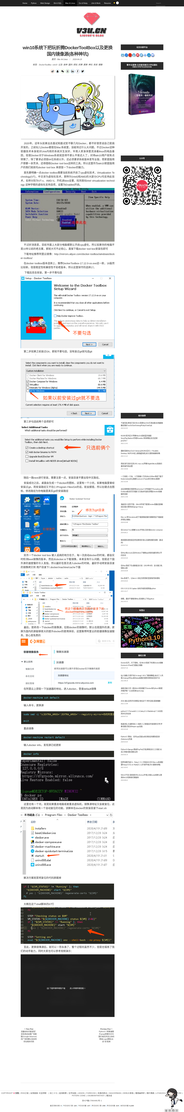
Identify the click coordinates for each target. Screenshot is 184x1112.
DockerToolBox (45, 65)
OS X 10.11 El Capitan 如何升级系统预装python (138, 588)
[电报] (149, 56)
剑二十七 (53, 1093)
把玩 (75, 65)
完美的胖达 (102, 1093)
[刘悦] (92, 42)
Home (25, 3)
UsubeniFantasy (96, 1096)
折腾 (80, 65)
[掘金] (145, 56)
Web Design (45, 3)
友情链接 (34, 1093)
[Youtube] (138, 56)
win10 (54, 65)
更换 (85, 65)
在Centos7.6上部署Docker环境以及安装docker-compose (142, 530)
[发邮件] (153, 56)
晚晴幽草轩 (140, 1093)
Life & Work (95, 3)
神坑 (90, 65)
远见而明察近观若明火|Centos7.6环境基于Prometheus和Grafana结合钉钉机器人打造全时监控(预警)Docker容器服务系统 (142, 491)
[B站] (123, 56)
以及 (60, 65)
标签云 (142, 610)
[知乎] (126, 56)
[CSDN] (130, 56)
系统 (95, 65)
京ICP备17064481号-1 (92, 1101)
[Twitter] (141, 56)
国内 (70, 65)
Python (34, 3)
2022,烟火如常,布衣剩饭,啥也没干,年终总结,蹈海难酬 (140, 701)
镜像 (100, 65)
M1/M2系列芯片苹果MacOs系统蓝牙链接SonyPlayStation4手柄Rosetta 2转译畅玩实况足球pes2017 (139, 438)
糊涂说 (109, 1096)
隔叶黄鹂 (150, 1093)
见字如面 (72, 1093)
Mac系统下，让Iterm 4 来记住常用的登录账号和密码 (140, 578)
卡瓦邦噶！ (43, 1093)
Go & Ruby (83, 3)
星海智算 (63, 1093)
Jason (81, 1093)
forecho (91, 1093)
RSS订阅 (25, 1093)
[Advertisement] (68, 1061)
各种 (65, 65)
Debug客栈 (128, 1093)
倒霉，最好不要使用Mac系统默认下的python (137, 599)
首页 (54, 59)
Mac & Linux (70, 3)
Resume (107, 3)
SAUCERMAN (115, 1093)
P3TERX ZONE (78, 1096)
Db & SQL (58, 3)
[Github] (134, 56)
